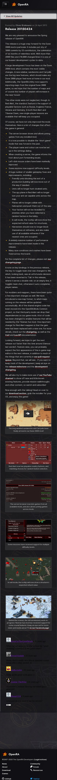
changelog (31, 332)
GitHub (8, 779)
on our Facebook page (39, 628)
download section (17, 393)
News (4, 764)
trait (7, 335)
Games (5, 774)
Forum (36, 767)
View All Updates (13, 16)
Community (35, 764)
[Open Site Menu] (6, 4)
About (4, 767)
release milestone (18, 366)
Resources (38, 770)
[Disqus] (28, 671)
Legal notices (40, 759)
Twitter (36, 779)
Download (6, 770)
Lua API (17, 335)
